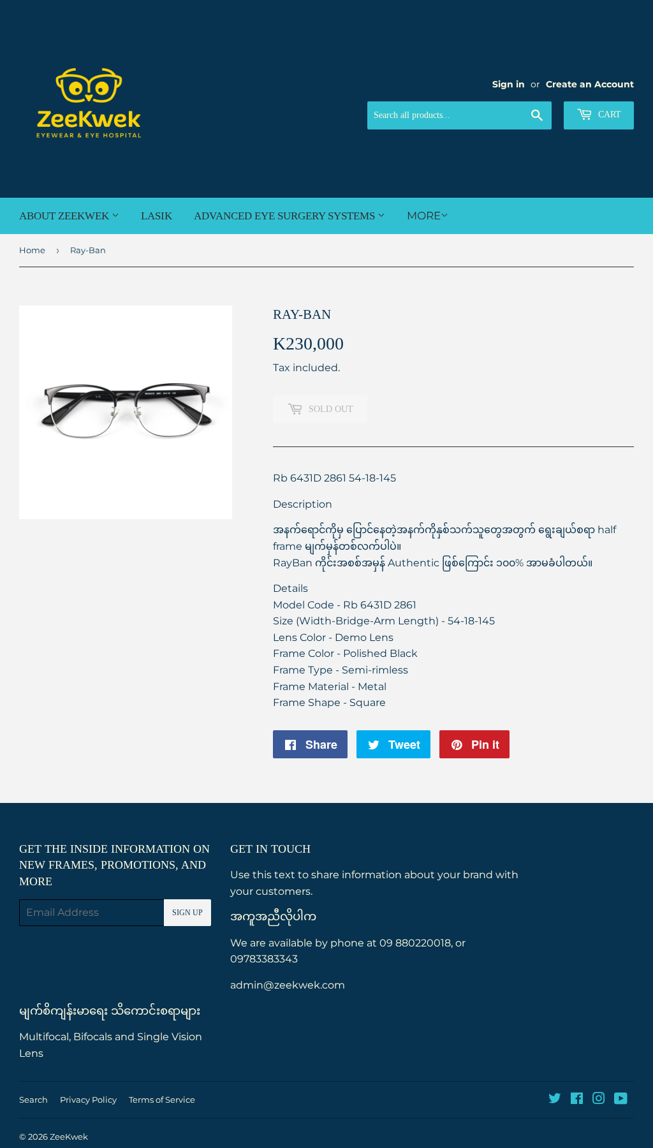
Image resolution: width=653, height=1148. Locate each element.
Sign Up (187, 912)
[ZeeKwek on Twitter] (554, 1100)
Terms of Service (162, 1099)
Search (33, 1099)
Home (32, 250)
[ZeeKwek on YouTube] (620, 1100)
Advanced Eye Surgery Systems (286, 216)
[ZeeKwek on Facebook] (576, 1100)
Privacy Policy (88, 1099)
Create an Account (590, 84)
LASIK (156, 216)
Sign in (508, 84)
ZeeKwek (69, 1136)
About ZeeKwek (65, 216)
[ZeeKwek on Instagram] (598, 1100)
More (424, 215)
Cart (608, 114)
